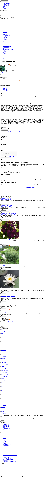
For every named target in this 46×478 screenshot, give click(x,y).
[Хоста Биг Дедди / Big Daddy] (6, 310)
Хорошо (2, 421)
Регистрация (5, 13)
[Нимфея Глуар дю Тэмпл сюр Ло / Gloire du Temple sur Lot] (12, 302)
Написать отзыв (5, 129)
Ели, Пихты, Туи (6, 35)
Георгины (5, 435)
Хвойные (5, 449)
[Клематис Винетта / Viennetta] (6, 198)
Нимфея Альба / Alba (4, 289)
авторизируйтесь (10, 131)
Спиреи (4, 51)
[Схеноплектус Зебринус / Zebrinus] (7, 296)
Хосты (4, 53)
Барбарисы (5, 32)
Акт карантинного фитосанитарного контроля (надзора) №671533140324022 (19, 187)
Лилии (4, 41)
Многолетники (6, 42)
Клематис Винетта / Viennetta (6, 199)
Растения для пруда (7, 46)
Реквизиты (2, 453)
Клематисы (5, 37)
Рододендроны (6, 47)
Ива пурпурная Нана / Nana (6, 265)
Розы (4, 48)
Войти (4, 12)
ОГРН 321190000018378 (8, 456)
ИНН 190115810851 (7, 457)
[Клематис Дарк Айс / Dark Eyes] (9, 238)
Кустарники (5, 38)
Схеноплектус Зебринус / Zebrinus (7, 297)
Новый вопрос (4, 136)
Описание (5, 88)
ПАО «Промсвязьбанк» (7, 458)
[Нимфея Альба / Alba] (9, 288)
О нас (4, 7)
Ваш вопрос (3, 144)
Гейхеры (4, 33)
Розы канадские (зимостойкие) (9, 49)
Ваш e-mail (3, 142)
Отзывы (4, 6)
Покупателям (3, 422)
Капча (2, 150)
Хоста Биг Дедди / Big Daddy (6, 312)
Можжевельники (6, 43)
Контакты (5, 8)
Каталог (2, 432)
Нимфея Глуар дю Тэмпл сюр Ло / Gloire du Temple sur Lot (12, 304)
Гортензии (5, 34)
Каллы (4, 36)
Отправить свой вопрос (6, 157)
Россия (1, 72)
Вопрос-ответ (5, 90)
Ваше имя (3, 137)
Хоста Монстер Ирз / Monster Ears (7, 322)
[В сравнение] (8, 204)
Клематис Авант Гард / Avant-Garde (7, 214)
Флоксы (4, 52)
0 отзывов (3, 78)
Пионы (4, 45)
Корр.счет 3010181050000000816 (9, 461)
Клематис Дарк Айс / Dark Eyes (6, 239)
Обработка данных (7, 425)
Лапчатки (5, 39)
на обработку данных (11, 156)
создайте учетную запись (21, 131)
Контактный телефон (5, 139)
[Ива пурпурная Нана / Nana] (9, 263)
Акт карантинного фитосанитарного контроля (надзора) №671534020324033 (19, 188)
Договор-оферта (6, 4)
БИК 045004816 (6, 460)
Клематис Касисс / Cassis (5, 206)
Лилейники (5, 40)
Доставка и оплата (4, 1)
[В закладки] (7, 204)
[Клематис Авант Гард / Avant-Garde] (8, 213)
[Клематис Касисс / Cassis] (6, 205)
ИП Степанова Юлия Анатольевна (10, 455)
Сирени (4, 50)
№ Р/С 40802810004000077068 (9, 459)
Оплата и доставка (6, 3)
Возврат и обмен (6, 5)
